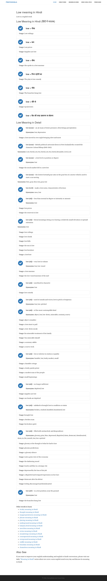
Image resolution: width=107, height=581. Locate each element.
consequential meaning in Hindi (31, 537)
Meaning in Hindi (74, 2)
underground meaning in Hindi (31, 523)
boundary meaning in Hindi (30, 545)
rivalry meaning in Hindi (29, 509)
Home (54, 2)
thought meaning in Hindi (29, 512)
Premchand (97, 2)
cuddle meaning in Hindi (28, 542)
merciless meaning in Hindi (30, 528)
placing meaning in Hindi (29, 520)
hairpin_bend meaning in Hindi (31, 526)
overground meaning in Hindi (30, 539)
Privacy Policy (61, 578)
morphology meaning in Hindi (31, 534)
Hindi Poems (62, 2)
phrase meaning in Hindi (29, 518)
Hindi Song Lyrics (86, 2)
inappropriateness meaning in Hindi (33, 515)
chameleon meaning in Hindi (30, 547)
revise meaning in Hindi (28, 531)
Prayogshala (11, 2)
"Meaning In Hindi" (27, 559)
